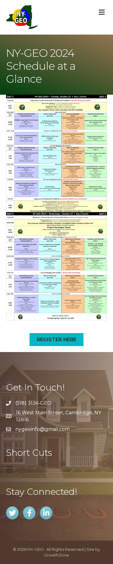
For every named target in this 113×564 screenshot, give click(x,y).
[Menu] (9, 469)
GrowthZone (56, 555)
